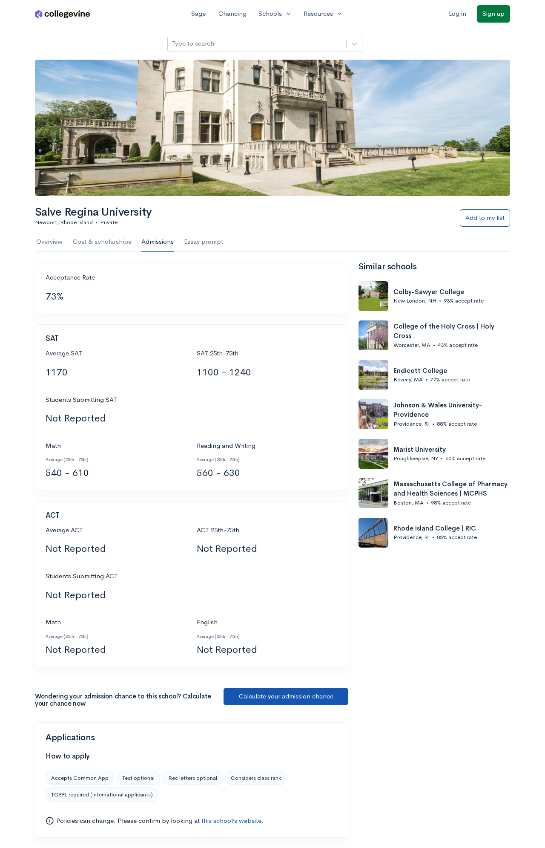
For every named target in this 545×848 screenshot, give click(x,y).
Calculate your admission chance (286, 696)
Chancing (232, 13)
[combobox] (173, 44)
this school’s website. (232, 820)
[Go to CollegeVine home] (62, 14)
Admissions (157, 241)
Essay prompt (203, 241)
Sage (198, 13)
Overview (49, 241)
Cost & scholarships (102, 241)
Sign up (493, 13)
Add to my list (485, 217)
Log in (457, 13)
